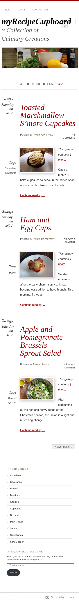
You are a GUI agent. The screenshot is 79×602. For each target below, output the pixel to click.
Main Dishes (16, 522)
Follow (13, 572)
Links (22, 9)
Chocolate (10, 168)
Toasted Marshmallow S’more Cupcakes (47, 115)
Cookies (14, 502)
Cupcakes (47, 134)
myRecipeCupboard (36, 21)
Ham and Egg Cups (35, 223)
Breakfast (47, 239)
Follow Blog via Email (26, 551)
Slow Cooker (17, 541)
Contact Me (40, 9)
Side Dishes (16, 535)
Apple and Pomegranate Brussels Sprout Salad (41, 341)
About (8, 9)
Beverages (16, 482)
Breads (14, 488)
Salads (45, 364)
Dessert (14, 515)
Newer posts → (64, 446)
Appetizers (16, 475)
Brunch (12, 272)
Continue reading (32, 195)
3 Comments (69, 136)
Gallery (7, 99)
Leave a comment (70, 240)
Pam (35, 134)
